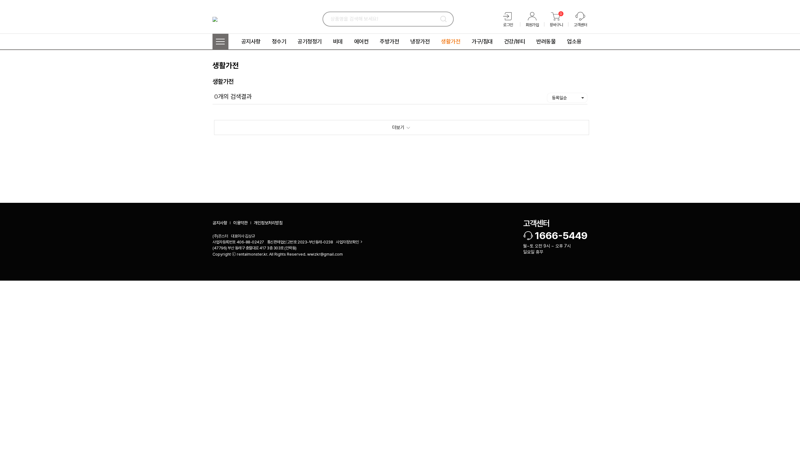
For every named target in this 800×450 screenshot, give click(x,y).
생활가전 (223, 81)
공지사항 (219, 222)
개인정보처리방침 (268, 222)
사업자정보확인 (347, 242)
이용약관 (240, 222)
